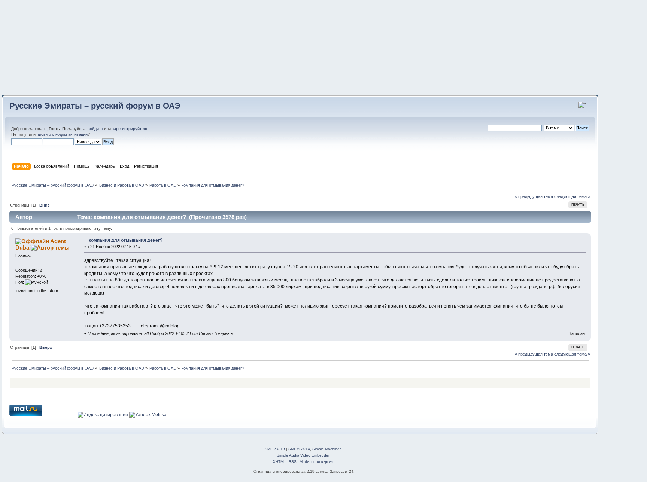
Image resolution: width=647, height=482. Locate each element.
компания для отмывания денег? (125, 240)
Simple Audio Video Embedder (303, 455)
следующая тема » (572, 196)
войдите (95, 128)
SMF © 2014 (299, 449)
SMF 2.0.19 (275, 449)
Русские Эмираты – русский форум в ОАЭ (94, 105)
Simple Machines (326, 449)
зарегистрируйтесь (130, 128)
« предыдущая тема (534, 196)
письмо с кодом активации (62, 134)
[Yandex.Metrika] (148, 415)
